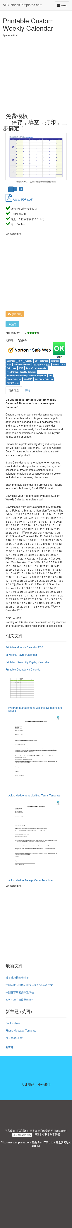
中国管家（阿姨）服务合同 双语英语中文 (29, 985)
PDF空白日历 (13, 383)
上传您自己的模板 (22, 1134)
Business (11, 360)
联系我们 (22, 1130)
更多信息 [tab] (13, 390)
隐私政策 (60, 1130)
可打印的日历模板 (41, 364)
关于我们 (55, 1134)
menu (64, 6)
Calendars (11, 368)
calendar (55, 360)
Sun (63, 364)
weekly (28, 360)
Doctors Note (13, 1023)
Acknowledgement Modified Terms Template (34, 795)
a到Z (44, 1134)
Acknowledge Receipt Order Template (30, 880)
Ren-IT (42, 1142)
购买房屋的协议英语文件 (20, 999)
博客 (37, 1134)
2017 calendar (41, 360)
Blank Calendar (14, 379)
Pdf (50, 375)
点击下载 (16, 314)
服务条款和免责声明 (41, 1130)
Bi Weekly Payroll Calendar (21, 654)
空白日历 (28, 379)
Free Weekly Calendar (36, 368)
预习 (13, 324)
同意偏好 (10, 1130)
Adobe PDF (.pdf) (22, 199)
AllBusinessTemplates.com (22, 4)
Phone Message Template (21, 1030)
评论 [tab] (27, 390)
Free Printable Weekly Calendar (21, 371)
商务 (20, 360)
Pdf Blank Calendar (44, 379)
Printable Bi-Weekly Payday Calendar (27, 662)
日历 (9, 364)
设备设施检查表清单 (17, 977)
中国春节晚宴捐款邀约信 (20, 992)
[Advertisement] (36, 73)
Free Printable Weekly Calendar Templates (26, 375)
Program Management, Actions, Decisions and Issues (35, 709)
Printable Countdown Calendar (23, 669)
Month (56, 364)
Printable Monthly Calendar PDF (24, 647)
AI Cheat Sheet (14, 1038)
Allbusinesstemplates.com (16, 1142)
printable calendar (22, 364)
